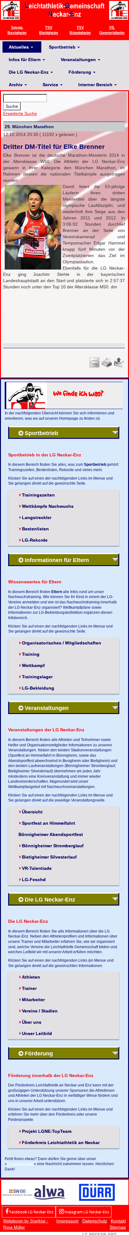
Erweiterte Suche (20, 113)
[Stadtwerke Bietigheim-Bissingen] (17, 1192)
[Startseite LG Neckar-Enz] (64, 10)
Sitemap (118, 1227)
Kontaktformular (20, 1164)
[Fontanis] (50, 1192)
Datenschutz (94, 1220)
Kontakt (118, 1220)
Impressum (67, 1220)
